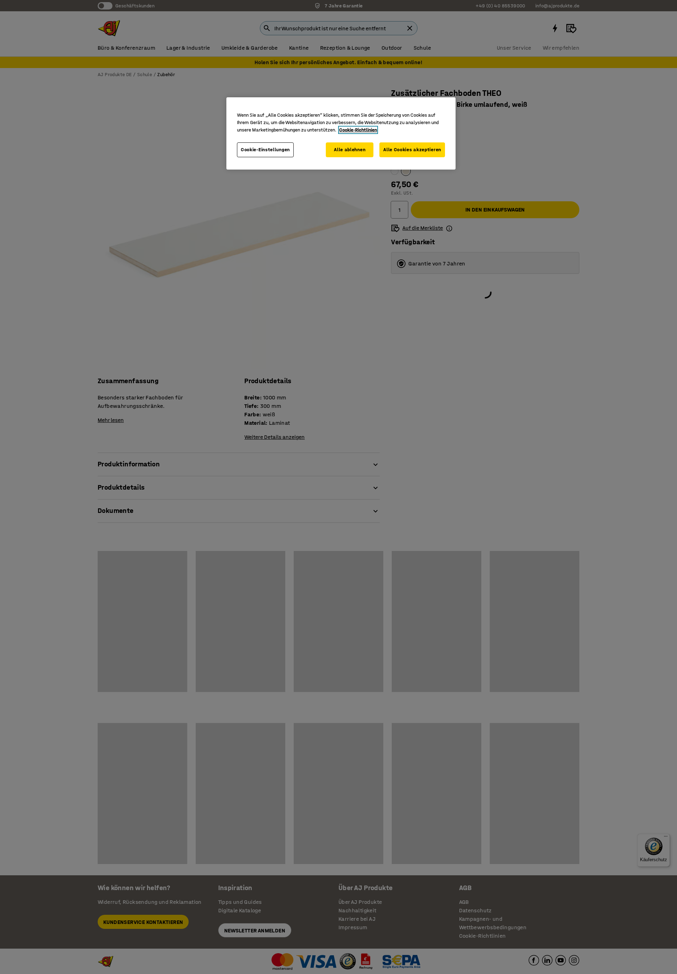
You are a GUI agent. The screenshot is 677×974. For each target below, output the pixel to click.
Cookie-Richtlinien (358, 130)
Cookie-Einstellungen (265, 150)
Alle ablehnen (349, 150)
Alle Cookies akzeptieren (412, 150)
